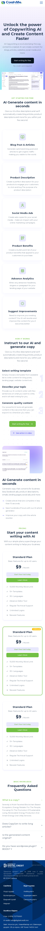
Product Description (22, 177)
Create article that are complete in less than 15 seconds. (23, 502)
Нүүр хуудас (8, 891)
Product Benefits (22, 245)
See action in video (24, 433)
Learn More (22, 580)
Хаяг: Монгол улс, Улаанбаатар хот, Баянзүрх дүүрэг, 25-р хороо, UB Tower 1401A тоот (22, 925)
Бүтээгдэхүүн (9, 895)
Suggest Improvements (22, 311)
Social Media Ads (22, 213)
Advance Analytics (22, 278)
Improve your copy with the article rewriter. (21, 516)
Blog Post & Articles (22, 144)
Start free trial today (22, 574)
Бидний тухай (9, 899)
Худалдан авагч (30, 895)
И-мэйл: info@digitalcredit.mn (16, 920)
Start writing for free (22, 60)
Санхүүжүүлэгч (30, 899)
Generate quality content (17, 403)
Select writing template (16, 370)
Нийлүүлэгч (29, 891)
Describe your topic (14, 386)
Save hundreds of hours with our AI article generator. (24, 509)
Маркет (6, 904)
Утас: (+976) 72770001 (12, 916)
